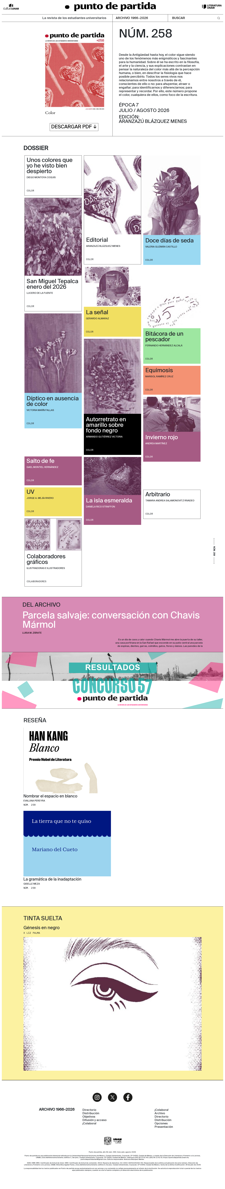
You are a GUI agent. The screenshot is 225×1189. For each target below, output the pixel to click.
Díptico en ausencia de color (53, 401)
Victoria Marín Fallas (40, 410)
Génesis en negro (41, 928)
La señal (97, 312)
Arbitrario (157, 495)
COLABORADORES (36, 581)
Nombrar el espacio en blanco (50, 796)
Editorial (97, 240)
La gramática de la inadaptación (52, 880)
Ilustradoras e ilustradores (46, 568)
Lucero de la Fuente (40, 293)
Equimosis (159, 370)
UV (30, 492)
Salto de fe (40, 461)
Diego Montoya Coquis (41, 177)
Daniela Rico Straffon (100, 507)
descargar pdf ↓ (74, 127)
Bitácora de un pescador (164, 337)
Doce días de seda (169, 241)
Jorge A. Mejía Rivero (40, 498)
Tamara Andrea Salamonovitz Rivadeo (169, 501)
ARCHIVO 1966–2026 (132, 18)
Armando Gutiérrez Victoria (104, 437)
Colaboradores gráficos (46, 559)
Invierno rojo (161, 437)
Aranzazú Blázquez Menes (103, 246)
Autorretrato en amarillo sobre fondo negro (106, 425)
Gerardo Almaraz (97, 318)
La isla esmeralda (109, 501)
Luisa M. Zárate (32, 633)
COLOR (30, 190)
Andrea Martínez (156, 443)
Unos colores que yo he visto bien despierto (50, 165)
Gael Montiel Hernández (42, 467)
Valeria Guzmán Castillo (161, 247)
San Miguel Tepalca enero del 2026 (52, 284)
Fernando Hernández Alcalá (163, 345)
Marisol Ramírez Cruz (159, 376)
